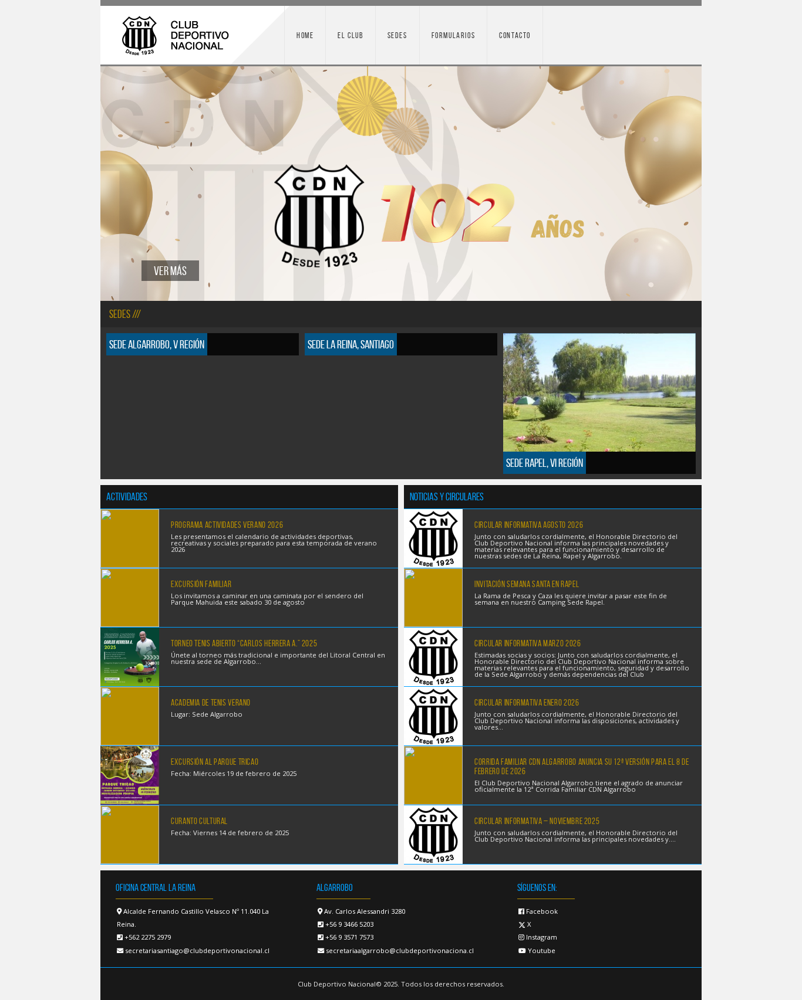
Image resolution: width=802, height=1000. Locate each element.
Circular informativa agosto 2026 (528, 525)
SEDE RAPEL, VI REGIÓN (544, 462)
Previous (118, 183)
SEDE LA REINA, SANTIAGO (351, 344)
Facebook (541, 911)
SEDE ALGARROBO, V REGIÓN (156, 344)
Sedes (397, 35)
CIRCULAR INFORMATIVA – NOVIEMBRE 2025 (536, 821)
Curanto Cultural (199, 821)
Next (684, 183)
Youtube (540, 950)
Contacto (515, 35)
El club (350, 35)
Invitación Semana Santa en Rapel (526, 584)
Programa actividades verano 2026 (227, 525)
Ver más (170, 270)
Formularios (454, 35)
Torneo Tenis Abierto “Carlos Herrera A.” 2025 (244, 643)
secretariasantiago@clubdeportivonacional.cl (197, 950)
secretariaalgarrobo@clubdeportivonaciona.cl (400, 950)
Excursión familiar (201, 584)
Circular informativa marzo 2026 (527, 643)
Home (305, 35)
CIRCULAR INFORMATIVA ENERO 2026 (526, 702)
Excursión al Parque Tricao (214, 762)
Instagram (540, 937)
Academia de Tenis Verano (211, 702)
